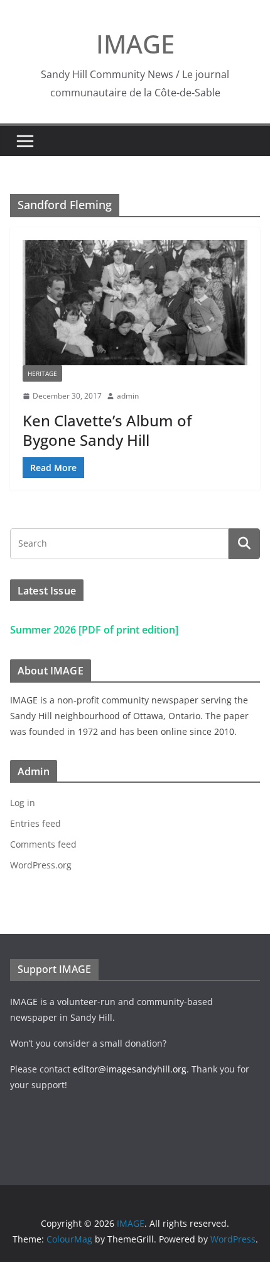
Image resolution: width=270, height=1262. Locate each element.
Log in (22, 803)
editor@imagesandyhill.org (129, 1069)
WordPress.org (41, 865)
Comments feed (43, 844)
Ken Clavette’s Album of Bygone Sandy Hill (107, 430)
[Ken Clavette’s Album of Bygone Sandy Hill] (135, 302)
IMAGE (135, 43)
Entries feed (35, 823)
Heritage (42, 373)
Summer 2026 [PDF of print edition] (94, 630)
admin (128, 395)
